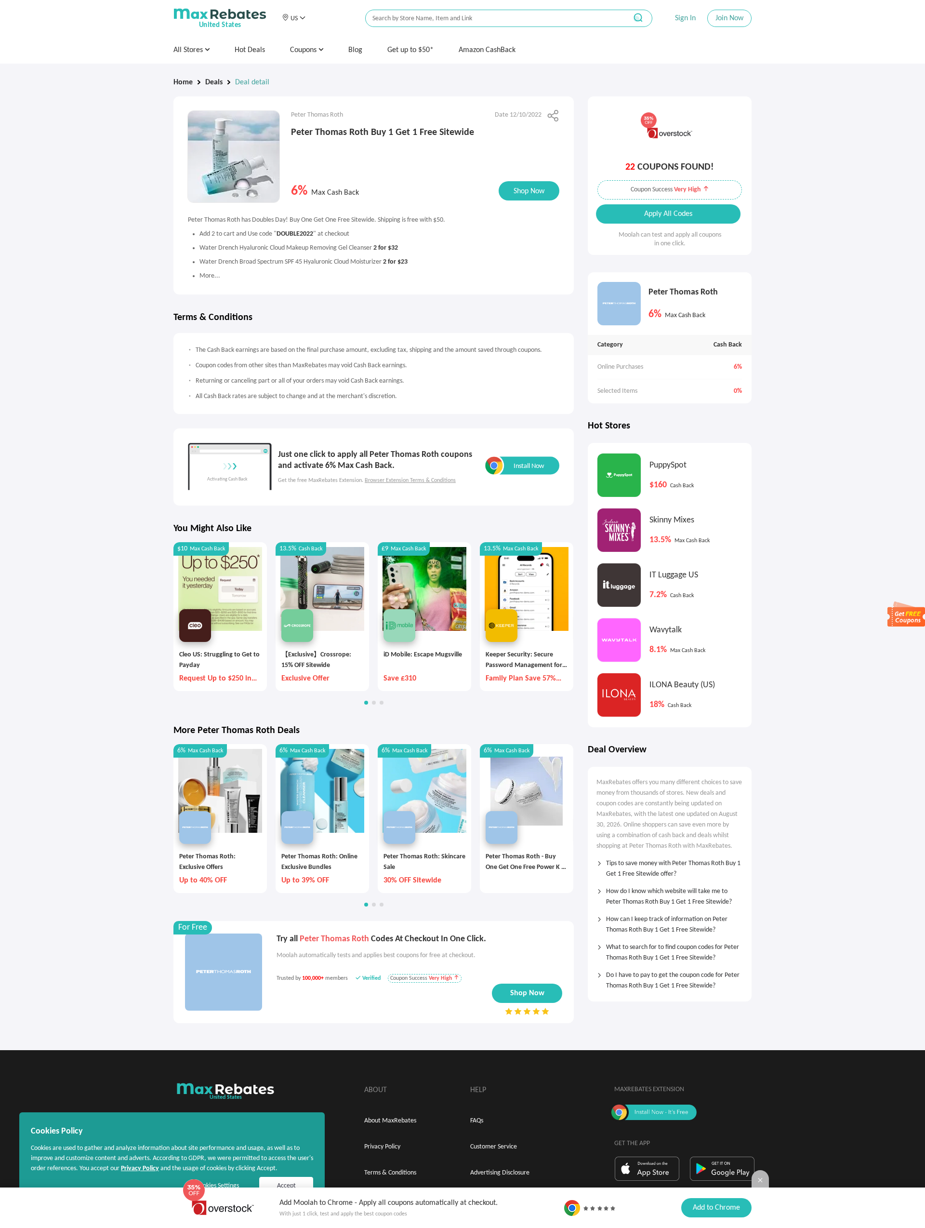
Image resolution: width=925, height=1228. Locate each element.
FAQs (476, 1120)
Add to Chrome (716, 1208)
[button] (293, 18)
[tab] (669, 866)
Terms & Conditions (390, 1172)
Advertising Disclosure (499, 1172)
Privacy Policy (382, 1146)
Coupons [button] (304, 50)
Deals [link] (214, 82)
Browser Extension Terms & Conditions (410, 480)
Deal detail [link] (252, 82)
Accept (286, 1185)
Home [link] (183, 82)
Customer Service (493, 1146)
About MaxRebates (390, 1120)
